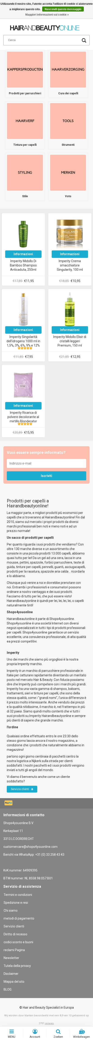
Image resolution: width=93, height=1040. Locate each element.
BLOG (8, 989)
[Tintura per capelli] (25, 121)
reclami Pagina (14, 950)
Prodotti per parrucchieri (25, 93)
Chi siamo (11, 910)
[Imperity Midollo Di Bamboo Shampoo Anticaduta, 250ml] (23, 233)
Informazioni (23, 254)
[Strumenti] (68, 121)
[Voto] (68, 172)
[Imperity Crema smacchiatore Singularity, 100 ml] (70, 233)
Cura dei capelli (68, 93)
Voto (68, 196)
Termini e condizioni (18, 895)
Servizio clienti (20, 789)
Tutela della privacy (17, 966)
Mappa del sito (14, 981)
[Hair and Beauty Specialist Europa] (44, 26)
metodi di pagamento (19, 918)
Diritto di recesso (15, 934)
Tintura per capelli (25, 144)
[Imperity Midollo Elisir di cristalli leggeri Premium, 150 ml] (70, 309)
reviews (49, 1023)
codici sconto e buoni (18, 942)
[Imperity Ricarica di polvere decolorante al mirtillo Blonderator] (23, 385)
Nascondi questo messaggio (63, 9)
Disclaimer (11, 973)
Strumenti (68, 144)
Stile (25, 196)
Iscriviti (46, 476)
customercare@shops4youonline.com (30, 846)
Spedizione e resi (16, 902)
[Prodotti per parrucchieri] (25, 69)
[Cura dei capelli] (68, 69)
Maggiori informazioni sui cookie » (47, 14)
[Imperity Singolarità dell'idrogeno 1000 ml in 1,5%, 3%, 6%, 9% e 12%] (23, 309)
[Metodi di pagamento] (9, 803)
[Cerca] (84, 41)
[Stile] (25, 172)
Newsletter (11, 958)
